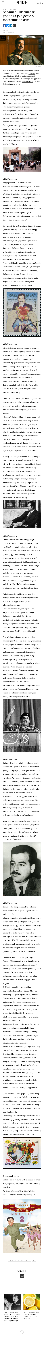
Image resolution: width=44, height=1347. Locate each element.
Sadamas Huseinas (22, 70)
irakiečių (6, 78)
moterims (32, 73)
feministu (25, 76)
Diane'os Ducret (27, 81)
